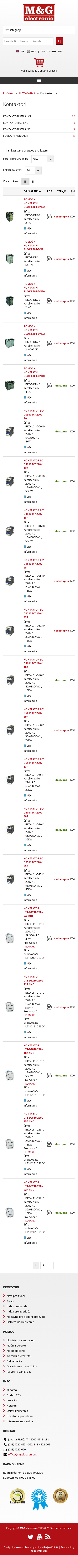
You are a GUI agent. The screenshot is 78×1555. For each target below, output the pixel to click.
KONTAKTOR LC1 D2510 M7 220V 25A (34, 563)
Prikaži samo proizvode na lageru (28, 150)
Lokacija (12, 1400)
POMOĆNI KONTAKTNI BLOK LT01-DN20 (34, 287)
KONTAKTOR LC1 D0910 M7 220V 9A (34, 414)
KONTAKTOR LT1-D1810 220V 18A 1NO (33, 1049)
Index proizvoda (17, 1306)
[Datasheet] (49, 216)
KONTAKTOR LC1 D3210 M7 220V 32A (34, 613)
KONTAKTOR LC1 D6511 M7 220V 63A (34, 762)
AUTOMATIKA (27, 93)
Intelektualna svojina (20, 1421)
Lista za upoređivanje (20, 1322)
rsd (53, 51)
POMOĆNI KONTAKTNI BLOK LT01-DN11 (34, 245)
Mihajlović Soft (49, 1547)
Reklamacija (14, 1361)
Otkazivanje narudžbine (22, 1366)
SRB (22, 51)
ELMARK (30, 946)
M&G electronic (29, 1528)
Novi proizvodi (16, 1296)
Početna (8, 93)
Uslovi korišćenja (17, 1411)
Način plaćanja (16, 1351)
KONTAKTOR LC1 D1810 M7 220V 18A (34, 513)
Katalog (11, 1405)
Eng (33, 51)
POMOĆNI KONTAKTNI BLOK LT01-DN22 (34, 330)
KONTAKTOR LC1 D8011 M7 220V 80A (34, 812)
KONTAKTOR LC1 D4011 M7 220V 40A (34, 663)
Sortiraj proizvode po (15, 158)
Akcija (10, 1301)
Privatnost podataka (20, 1416)
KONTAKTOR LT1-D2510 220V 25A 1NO (33, 1117)
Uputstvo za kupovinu (21, 1340)
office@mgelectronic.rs (22, 1454)
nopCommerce (39, 1550)
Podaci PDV (14, 1395)
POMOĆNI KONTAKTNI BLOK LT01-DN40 (34, 372)
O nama (12, 1390)
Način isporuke (16, 1345)
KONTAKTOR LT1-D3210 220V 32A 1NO (33, 1186)
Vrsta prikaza (11, 181)
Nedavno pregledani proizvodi (26, 1317)
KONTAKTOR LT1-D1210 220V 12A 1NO (33, 980)
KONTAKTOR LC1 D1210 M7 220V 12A (34, 464)
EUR (60, 51)
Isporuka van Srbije (19, 1371)
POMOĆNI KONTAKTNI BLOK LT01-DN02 (34, 203)
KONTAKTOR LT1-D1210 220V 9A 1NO (33, 912)
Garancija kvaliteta (19, 1356)
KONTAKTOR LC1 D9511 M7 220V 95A (34, 862)
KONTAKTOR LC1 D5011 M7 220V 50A (34, 713)
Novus (18, 1547)
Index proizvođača (18, 1311)
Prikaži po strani (12, 170)
